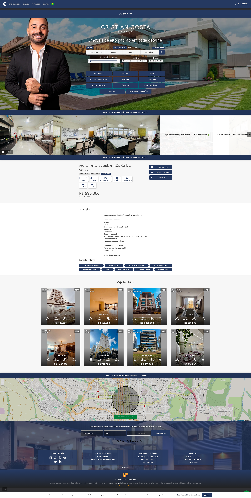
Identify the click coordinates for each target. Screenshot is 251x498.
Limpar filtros (158, 48)
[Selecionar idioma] (53, 3)
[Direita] (249, 134)
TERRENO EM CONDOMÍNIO (138, 91)
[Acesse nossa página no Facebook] (51, 457)
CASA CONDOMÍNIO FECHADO (99, 79)
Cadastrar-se (161, 433)
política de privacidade (183, 495)
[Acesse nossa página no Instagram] (60, 457)
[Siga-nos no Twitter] (55, 462)
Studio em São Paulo (152, 85)
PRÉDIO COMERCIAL (99, 85)
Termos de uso (132, 485)
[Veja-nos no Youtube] (64, 457)
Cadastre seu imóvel (193, 457)
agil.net (133, 480)
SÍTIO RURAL (125, 85)
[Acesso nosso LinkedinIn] (60, 462)
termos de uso (195, 495)
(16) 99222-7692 (126, 14)
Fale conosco (193, 462)
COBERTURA (152, 79)
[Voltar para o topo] (4, 489)
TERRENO (112, 91)
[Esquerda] (2, 134)
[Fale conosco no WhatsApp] (55, 457)
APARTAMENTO (99, 73)
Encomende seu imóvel (193, 459)
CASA (152, 73)
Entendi (207, 495)
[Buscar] (162, 52)
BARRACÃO (125, 73)
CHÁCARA (125, 79)
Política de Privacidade (121, 485)
